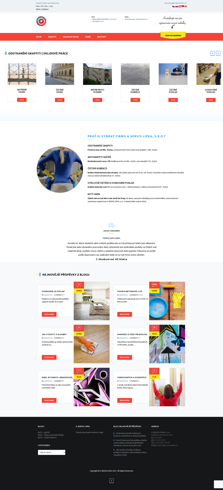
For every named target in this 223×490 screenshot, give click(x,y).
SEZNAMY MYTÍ (98, 21)
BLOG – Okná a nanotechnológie (51, 435)
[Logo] (41, 21)
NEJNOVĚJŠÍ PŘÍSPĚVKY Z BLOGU (104, 19)
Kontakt (101, 37)
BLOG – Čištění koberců (47, 438)
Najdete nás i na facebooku (47, 3)
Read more (49, 314)
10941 (141, 295)
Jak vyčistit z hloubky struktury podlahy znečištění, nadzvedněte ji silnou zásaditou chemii (129, 452)
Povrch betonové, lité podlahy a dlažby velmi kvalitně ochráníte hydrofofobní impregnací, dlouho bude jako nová (130, 442)
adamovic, (48, 295)
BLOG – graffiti (44, 432)
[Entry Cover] (92, 301)
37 (140, 338)
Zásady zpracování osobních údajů (89, 432)
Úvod (38, 37)
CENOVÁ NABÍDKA (173, 36)
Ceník (88, 37)
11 (64, 295)
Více (21, 100)
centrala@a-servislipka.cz (175, 3)
